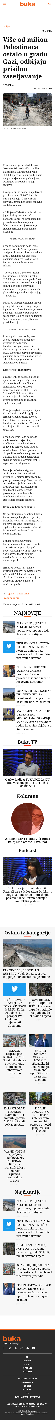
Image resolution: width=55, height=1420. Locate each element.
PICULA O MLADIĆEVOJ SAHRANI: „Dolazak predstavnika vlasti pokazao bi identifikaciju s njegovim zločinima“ (33, 677)
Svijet (7, 26)
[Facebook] (10, 135)
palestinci (23, 593)
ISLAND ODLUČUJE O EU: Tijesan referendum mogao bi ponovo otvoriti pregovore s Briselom (40, 1126)
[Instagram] (10, 1358)
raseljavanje (11, 598)
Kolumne (27, 798)
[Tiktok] (21, 1358)
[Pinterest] (10, 149)
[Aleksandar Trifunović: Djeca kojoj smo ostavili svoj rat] (27, 821)
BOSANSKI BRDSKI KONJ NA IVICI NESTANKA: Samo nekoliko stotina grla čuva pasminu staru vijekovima (33, 698)
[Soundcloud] (27, 1358)
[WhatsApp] (10, 156)
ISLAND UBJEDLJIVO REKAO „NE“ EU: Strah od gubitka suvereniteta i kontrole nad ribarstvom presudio (14, 1066)
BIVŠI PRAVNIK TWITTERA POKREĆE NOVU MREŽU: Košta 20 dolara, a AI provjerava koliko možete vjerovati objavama (33, 653)
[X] (10, 142)
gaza (11, 593)
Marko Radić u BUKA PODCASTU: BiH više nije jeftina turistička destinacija (28, 785)
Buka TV (27, 744)
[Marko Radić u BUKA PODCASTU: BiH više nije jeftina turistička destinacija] (27, 765)
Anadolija (8, 85)
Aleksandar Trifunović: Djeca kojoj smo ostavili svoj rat (27, 842)
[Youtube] (33, 1358)
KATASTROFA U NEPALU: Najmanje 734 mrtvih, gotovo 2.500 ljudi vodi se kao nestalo (14, 1123)
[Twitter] (15, 1358)
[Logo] (27, 4)
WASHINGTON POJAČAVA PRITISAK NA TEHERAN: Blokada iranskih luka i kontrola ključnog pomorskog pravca (14, 1172)
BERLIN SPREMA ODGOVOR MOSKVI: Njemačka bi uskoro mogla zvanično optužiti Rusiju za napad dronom (40, 1069)
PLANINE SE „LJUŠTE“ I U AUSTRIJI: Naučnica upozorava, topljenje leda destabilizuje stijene (32, 631)
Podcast (27, 852)
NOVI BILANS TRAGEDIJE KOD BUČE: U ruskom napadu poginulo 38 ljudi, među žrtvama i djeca (40, 1012)
